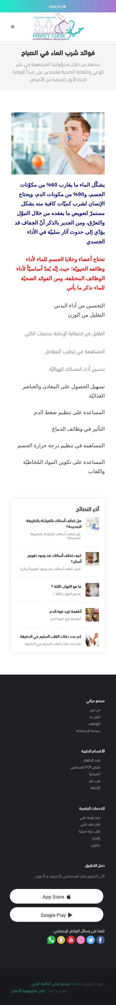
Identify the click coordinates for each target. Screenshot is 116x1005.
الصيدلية (94, 774)
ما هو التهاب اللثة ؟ (66, 586)
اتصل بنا (95, 717)
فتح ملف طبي (90, 824)
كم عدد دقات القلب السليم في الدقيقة (50, 636)
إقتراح (96, 838)
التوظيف (94, 723)
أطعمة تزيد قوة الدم (65, 611)
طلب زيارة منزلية (89, 831)
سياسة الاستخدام (88, 730)
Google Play (53, 914)
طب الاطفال (91, 760)
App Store (53, 896)
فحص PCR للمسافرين (85, 767)
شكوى (95, 845)
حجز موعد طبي (90, 817)
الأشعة (95, 787)
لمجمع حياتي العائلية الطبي (51, 983)
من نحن (95, 710)
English (56, 6)
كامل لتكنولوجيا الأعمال (28, 990)
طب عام (94, 781)
